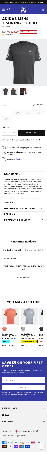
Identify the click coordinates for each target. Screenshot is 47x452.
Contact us (20, 159)
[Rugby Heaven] (23, 9)
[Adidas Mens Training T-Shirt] (23, 62)
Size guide (41, 104)
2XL (7, 118)
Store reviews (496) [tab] (34, 250)
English (6, 431)
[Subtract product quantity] (4, 132)
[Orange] (4, 329)
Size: (4, 106)
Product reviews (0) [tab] (12, 250)
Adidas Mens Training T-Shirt (9, 335)
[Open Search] (8, 9)
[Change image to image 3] (23, 91)
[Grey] (23, 329)
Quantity (5, 127)
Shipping (17, 140)
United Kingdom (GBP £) (28, 431)
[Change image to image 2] (14, 91)
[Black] (41, 329)
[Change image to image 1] (5, 91)
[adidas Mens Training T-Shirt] (29, 316)
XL (40, 112)
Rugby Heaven (20, 436)
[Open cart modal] (42, 9)
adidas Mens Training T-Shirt (28, 335)
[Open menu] (3, 9)
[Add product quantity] (14, 132)
